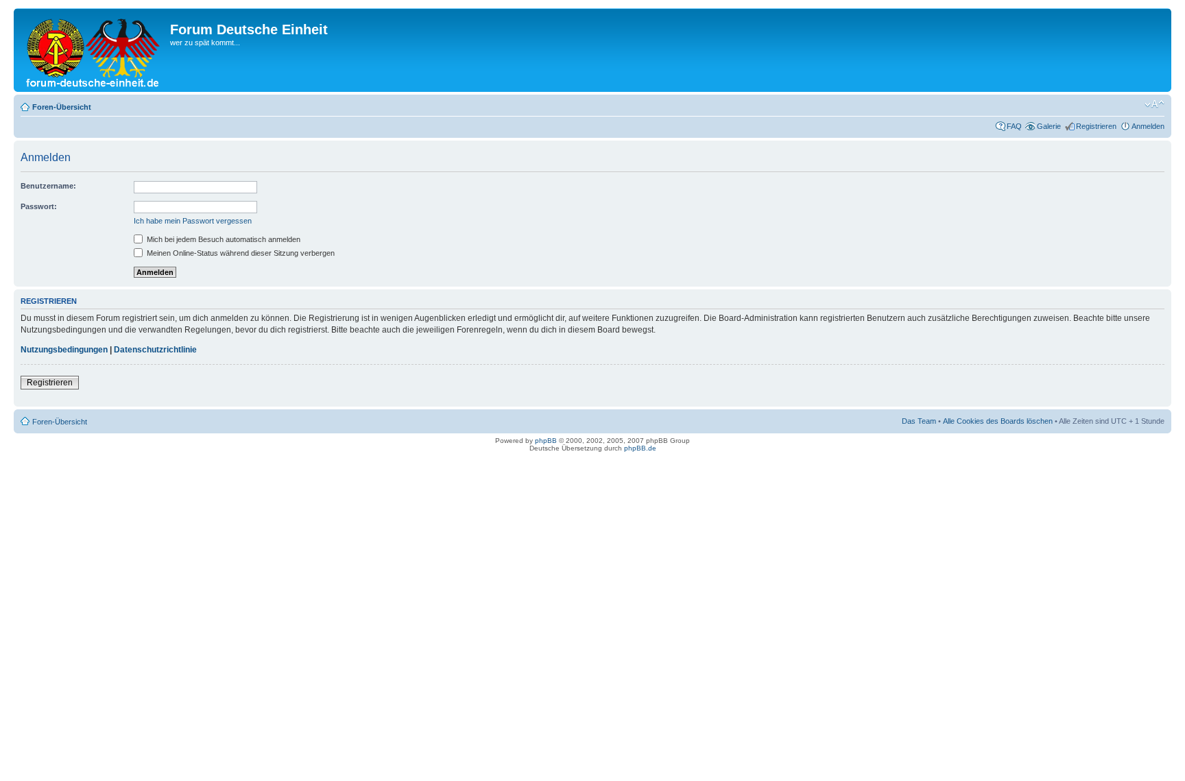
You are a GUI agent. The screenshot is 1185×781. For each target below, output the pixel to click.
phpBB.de (640, 448)
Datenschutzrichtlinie (155, 350)
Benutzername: (48, 186)
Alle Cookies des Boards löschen (998, 421)
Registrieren (1096, 126)
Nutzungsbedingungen (64, 350)
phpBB (546, 440)
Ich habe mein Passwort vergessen (193, 221)
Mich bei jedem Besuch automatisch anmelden (222, 239)
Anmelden (1148, 126)
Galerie (1049, 126)
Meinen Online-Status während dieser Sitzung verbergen (240, 253)
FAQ (1014, 126)
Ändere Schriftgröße (1154, 104)
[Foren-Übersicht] (93, 50)
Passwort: (39, 206)
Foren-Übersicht (61, 107)
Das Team (919, 421)
